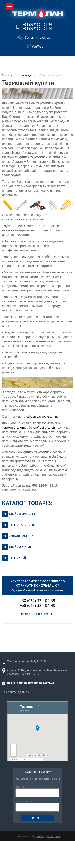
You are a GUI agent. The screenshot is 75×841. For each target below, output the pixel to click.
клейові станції (44, 427)
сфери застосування (41, 416)
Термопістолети (21, 525)
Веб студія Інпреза (48, 836)
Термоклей (17, 558)
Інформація (25, 75)
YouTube (37, 46)
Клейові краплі (20, 547)
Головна (7, 75)
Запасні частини (21, 536)
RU (67, 4)
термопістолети (13, 427)
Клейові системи (22, 514)
